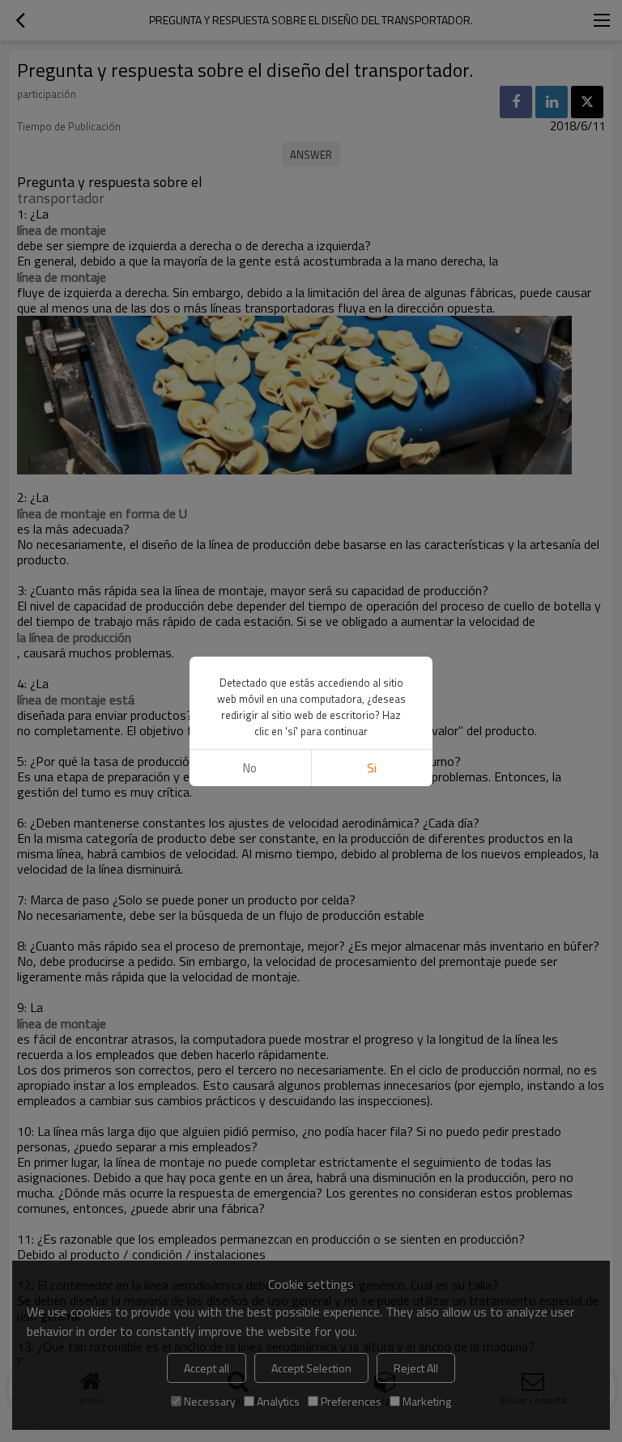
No (250, 768)
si (372, 768)
